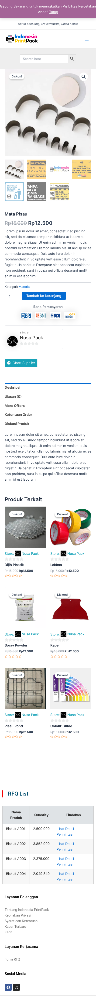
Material (24, 287)
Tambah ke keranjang (43, 296)
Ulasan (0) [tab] (13, 397)
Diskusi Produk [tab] (17, 424)
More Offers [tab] (15, 406)
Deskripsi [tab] (12, 387)
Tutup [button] (53, 12)
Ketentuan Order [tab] (18, 415)
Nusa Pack (31, 337)
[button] (83, 77)
